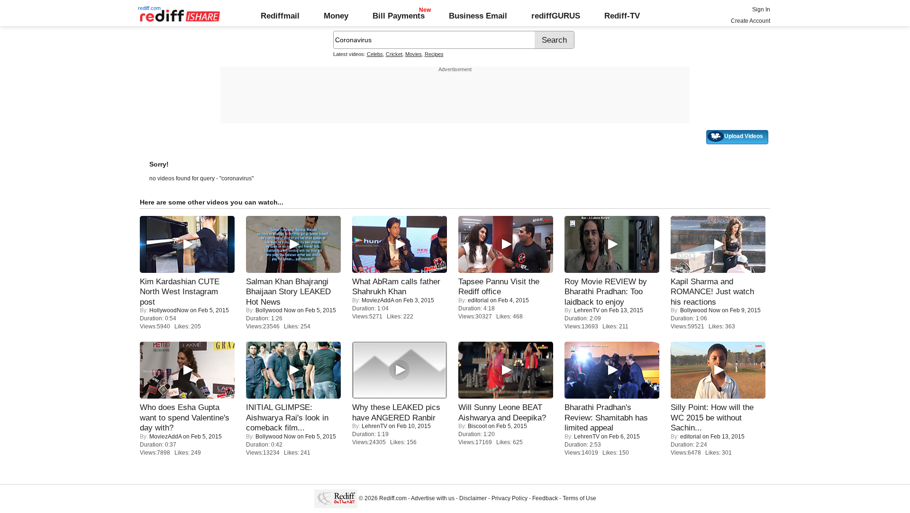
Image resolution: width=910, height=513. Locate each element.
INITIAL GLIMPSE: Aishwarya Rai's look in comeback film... (287, 417)
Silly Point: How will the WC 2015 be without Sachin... (712, 417)
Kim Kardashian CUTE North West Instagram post (179, 291)
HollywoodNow (169, 310)
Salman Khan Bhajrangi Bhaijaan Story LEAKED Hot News (288, 291)
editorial (478, 300)
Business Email (478, 15)
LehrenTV (587, 310)
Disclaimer (473, 498)
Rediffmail (280, 15)
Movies (413, 54)
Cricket (394, 54)
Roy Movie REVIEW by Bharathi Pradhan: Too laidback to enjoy (605, 291)
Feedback (545, 498)
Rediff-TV (622, 15)
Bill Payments (399, 15)
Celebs (375, 54)
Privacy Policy (509, 498)
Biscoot (477, 426)
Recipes (434, 54)
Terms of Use (579, 498)
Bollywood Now (275, 310)
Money (336, 15)
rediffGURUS (555, 15)
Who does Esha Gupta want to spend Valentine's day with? (184, 417)
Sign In (761, 9)
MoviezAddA (378, 300)
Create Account (750, 21)
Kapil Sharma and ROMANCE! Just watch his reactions (712, 291)
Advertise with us (433, 498)
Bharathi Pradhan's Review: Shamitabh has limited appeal (606, 417)
